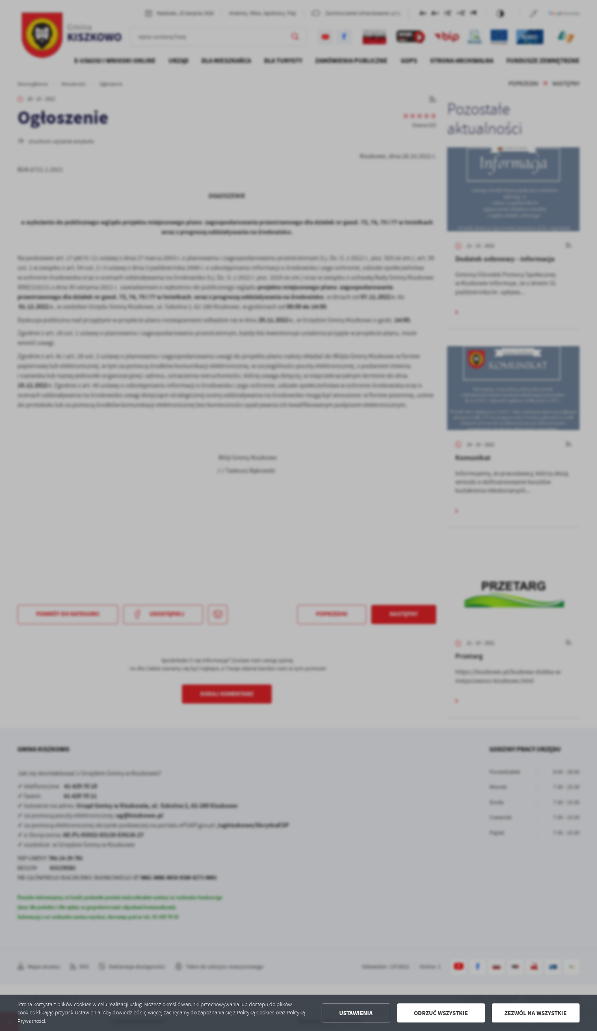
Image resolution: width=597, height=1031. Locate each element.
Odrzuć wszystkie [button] (441, 1013)
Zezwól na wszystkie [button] (535, 1013)
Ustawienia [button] (356, 1013)
